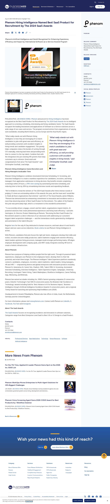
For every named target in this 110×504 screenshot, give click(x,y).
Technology (44, 338)
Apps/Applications (34, 338)
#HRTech (86, 66)
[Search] (95, 2)
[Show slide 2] (33, 106)
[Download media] (75, 92)
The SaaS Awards (11, 313)
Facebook (8, 304)
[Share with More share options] (30, 32)
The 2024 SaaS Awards (54, 121)
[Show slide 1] (13, 106)
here (13, 225)
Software (64, 338)
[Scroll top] (104, 456)
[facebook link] (97, 497)
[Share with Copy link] (26, 32)
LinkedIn (66, 301)
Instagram (27, 304)
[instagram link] (101, 497)
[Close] (107, 500)
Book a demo (39, 228)
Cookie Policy (29, 501)
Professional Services (21, 338)
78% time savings (33, 184)
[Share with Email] (23, 32)
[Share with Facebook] (19, 32)
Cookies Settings (77, 500)
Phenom (34, 119)
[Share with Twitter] (15, 32)
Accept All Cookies (90, 500)
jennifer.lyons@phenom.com (13, 332)
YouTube (16, 304)
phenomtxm (89, 96)
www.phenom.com (37, 301)
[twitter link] (85, 497)
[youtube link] (93, 496)
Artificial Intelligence (21, 341)
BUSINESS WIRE (24, 119)
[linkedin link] (89, 497)
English (86, 58)
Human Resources (55, 338)
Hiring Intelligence (55, 119)
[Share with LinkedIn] (12, 32)
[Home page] (15, 7)
